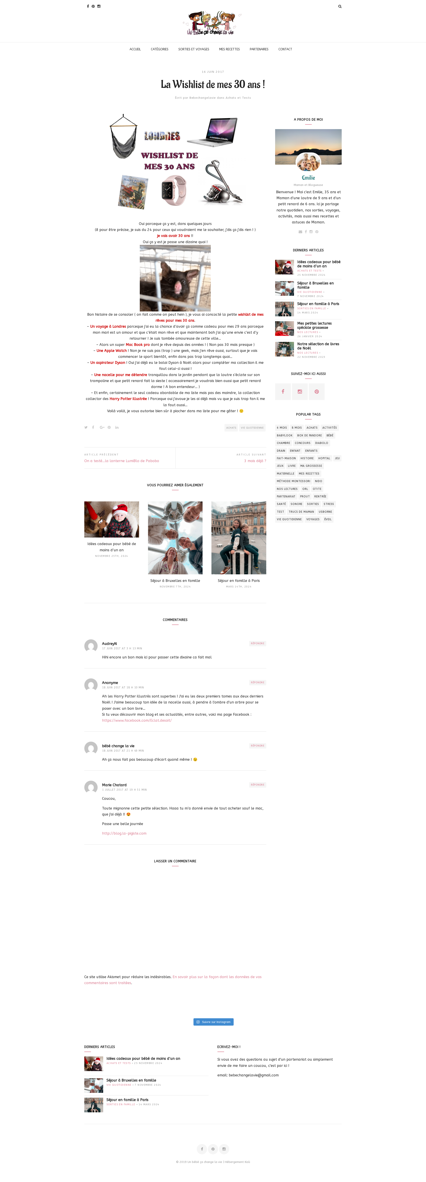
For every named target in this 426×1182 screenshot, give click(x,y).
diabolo (321, 443)
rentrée (320, 496)
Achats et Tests (238, 97)
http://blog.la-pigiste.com (124, 833)
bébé (330, 435)
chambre (283, 443)
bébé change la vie (118, 746)
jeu (337, 458)
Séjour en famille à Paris (318, 304)
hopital (324, 458)
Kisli (247, 1162)
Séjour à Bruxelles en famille (315, 285)
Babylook (285, 435)
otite (317, 489)
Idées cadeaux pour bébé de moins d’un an (319, 264)
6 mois (282, 427)
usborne (325, 511)
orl (305, 489)
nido (318, 481)
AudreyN (109, 644)
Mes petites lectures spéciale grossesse (314, 325)
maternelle (285, 473)
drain (281, 450)
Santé (281, 504)
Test (280, 511)
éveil (328, 519)
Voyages (313, 519)
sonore (296, 504)
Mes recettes (309, 473)
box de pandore (309, 435)
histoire (307, 458)
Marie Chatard (114, 785)
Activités (329, 427)
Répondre (257, 643)
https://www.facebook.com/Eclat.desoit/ (137, 720)
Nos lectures (307, 332)
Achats (231, 427)
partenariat (286, 496)
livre (292, 465)
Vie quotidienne (252, 427)
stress (329, 504)
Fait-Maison (286, 458)
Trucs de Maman (301, 511)
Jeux (280, 465)
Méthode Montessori (293, 481)
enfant (295, 450)
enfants (311, 450)
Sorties (313, 504)
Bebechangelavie (202, 97)
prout (305, 496)
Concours (303, 443)
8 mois (297, 427)
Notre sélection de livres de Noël (318, 346)
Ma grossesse (311, 465)
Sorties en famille (311, 308)
